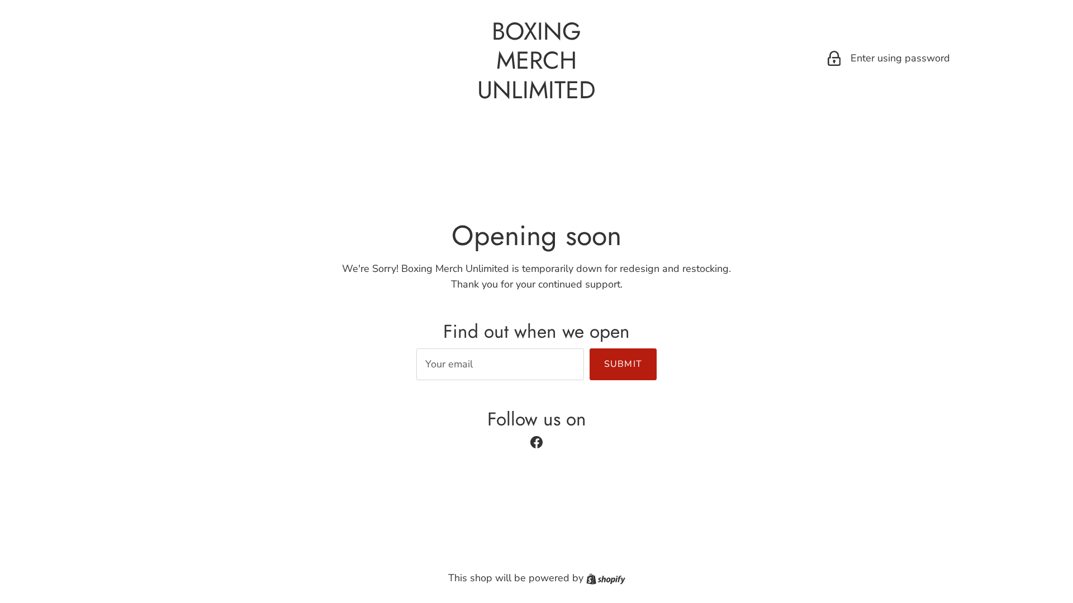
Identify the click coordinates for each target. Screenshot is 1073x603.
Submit (623, 364)
